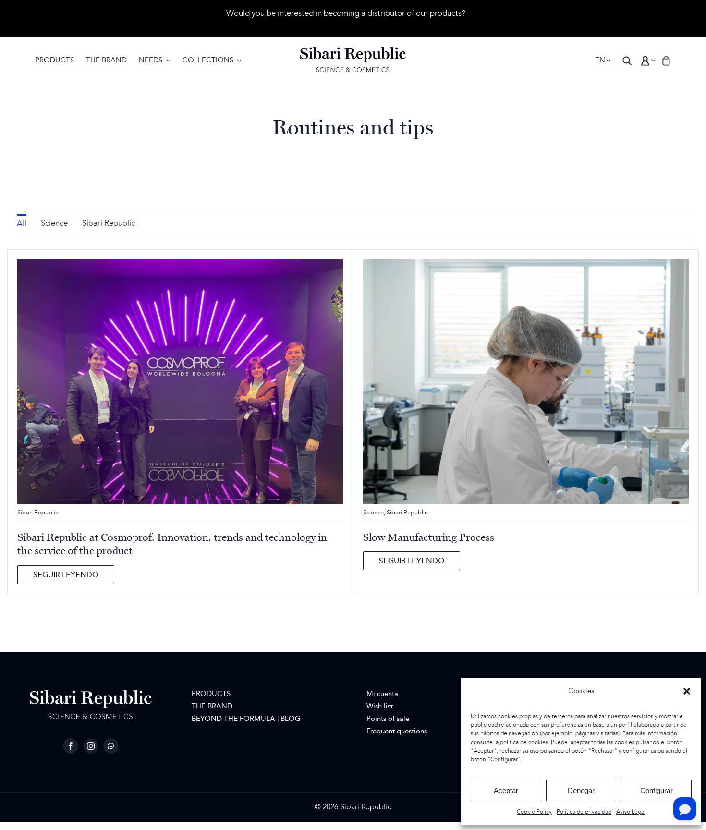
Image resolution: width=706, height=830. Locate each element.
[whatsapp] (111, 746)
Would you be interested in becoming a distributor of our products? (345, 13)
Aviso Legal (630, 812)
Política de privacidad (584, 812)
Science (373, 512)
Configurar (656, 790)
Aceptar (506, 790)
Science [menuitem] (54, 223)
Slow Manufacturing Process (428, 537)
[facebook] (70, 746)
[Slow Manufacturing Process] (526, 264)
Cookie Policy (534, 812)
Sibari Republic (37, 512)
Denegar (581, 790)
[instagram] (90, 746)
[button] (687, 691)
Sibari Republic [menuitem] (108, 223)
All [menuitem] (21, 224)
